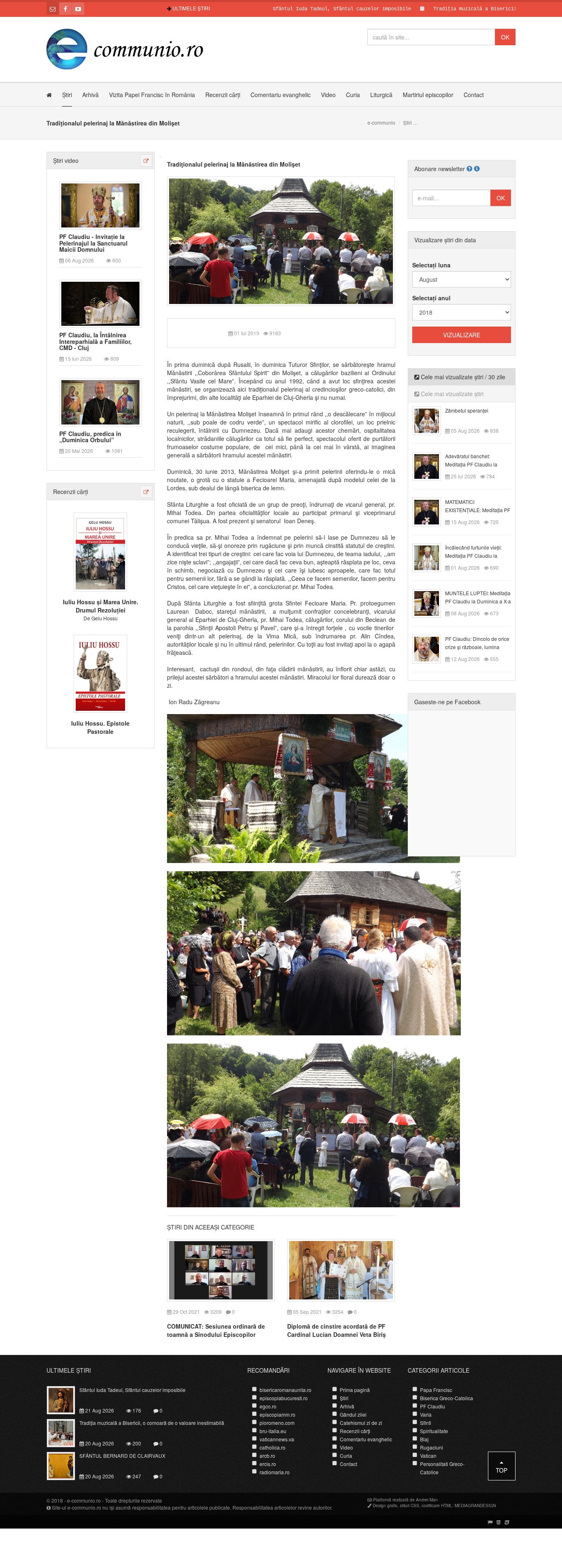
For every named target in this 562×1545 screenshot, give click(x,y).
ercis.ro (268, 1463)
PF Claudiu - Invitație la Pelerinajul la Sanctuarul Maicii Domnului (93, 243)
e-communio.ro (84, 1500)
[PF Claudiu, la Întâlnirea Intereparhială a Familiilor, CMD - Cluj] (100, 303)
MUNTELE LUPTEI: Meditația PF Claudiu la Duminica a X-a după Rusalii (478, 601)
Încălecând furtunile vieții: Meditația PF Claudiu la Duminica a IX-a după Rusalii (477, 555)
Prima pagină (355, 1389)
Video (328, 94)
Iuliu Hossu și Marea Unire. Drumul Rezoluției (100, 606)
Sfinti (425, 1422)
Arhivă (90, 94)
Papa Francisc (436, 1389)
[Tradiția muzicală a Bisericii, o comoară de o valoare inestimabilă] (66, 1432)
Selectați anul (431, 298)
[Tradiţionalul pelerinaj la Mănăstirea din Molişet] (281, 240)
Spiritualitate (434, 1430)
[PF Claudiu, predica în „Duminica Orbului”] (100, 401)
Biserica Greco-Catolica (446, 1397)
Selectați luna (431, 265)
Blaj (424, 1439)
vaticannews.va (277, 1439)
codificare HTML (437, 1505)
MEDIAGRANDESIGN (475, 1505)
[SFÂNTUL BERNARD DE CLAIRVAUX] (66, 1465)
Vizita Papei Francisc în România (152, 94)
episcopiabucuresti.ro (284, 1397)
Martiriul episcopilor (428, 94)
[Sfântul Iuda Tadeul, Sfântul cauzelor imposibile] (66, 1399)
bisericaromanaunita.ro (285, 1389)
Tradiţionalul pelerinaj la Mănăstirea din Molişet (233, 164)
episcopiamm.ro (277, 1414)
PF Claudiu (432, 1406)
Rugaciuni (431, 1447)
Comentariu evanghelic (281, 94)
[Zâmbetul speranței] (431, 420)
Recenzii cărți (222, 94)
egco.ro (268, 1406)
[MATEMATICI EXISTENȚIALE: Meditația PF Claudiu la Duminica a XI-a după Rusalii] (431, 511)
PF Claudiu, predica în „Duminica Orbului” (90, 437)
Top (501, 1470)
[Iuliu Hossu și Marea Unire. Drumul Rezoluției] (100, 551)
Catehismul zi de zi (361, 1422)
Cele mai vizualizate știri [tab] (451, 394)
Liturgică (381, 94)
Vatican (428, 1455)
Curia (353, 94)
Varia (426, 1414)
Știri (67, 94)
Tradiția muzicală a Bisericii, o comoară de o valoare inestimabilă (151, 1422)
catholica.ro (273, 1447)
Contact (474, 94)
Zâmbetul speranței (466, 410)
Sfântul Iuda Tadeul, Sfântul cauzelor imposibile (297, 9)
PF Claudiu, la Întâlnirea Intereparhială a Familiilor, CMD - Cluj (95, 341)
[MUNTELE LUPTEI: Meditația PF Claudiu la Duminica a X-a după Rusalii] (431, 603)
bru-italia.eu (273, 1430)
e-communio (381, 122)
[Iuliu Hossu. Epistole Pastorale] (100, 672)
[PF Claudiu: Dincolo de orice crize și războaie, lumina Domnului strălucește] (431, 648)
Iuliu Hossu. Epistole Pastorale (100, 727)
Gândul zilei (353, 1414)
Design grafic (385, 1505)
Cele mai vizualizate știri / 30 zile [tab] (462, 377)
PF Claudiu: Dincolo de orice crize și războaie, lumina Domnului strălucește (477, 647)
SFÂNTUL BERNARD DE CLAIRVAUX (122, 1455)
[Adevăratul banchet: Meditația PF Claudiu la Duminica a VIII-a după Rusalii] (431, 466)
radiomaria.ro (275, 1471)
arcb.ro (267, 1455)
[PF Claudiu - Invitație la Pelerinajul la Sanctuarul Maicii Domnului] (100, 204)
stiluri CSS (409, 1505)
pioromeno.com (277, 1422)
